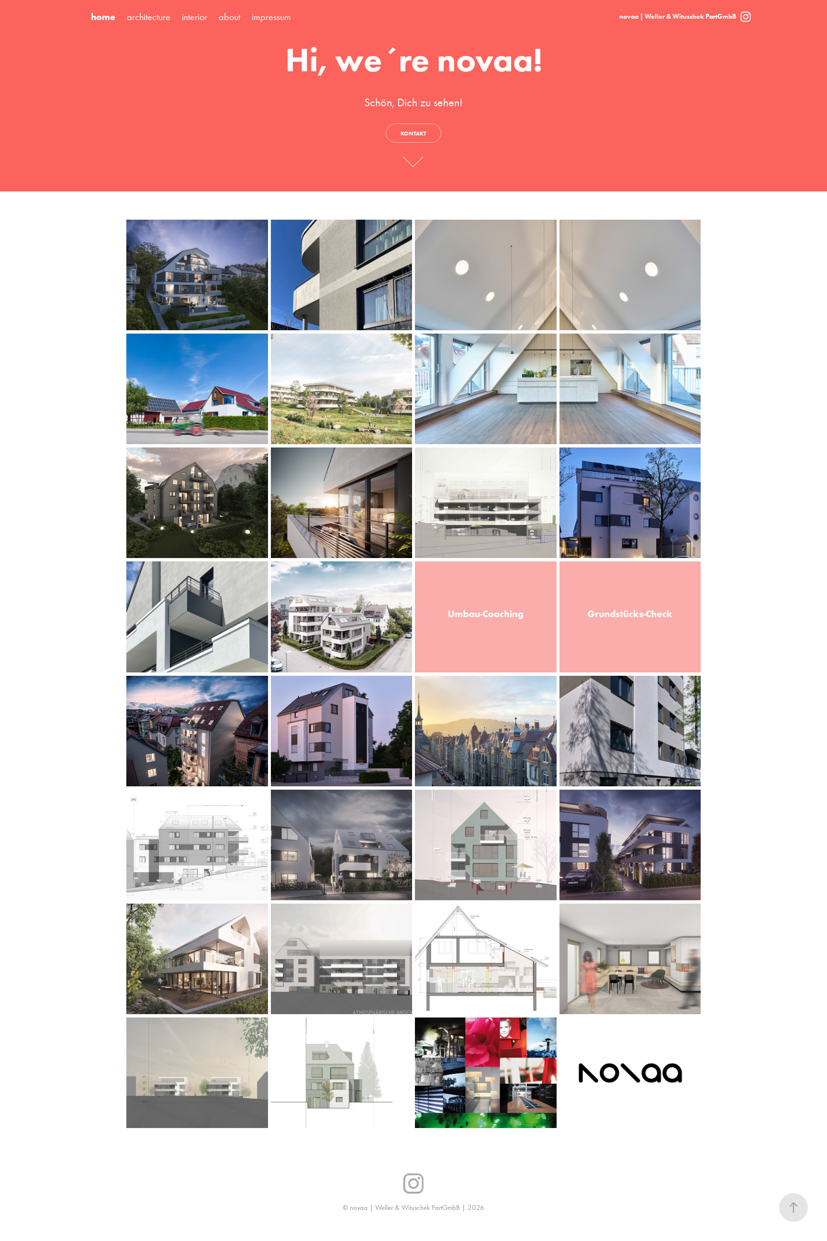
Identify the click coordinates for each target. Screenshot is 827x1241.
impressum (271, 16)
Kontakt (413, 133)
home (103, 16)
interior (194, 16)
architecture (148, 16)
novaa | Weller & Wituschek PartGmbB (677, 16)
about (229, 16)
